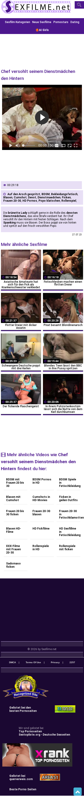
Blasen (7, 197)
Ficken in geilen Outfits (68, 498)
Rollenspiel (68, 200)
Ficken (66, 197)
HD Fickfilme (40, 528)
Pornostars (60, 22)
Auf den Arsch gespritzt (23, 194)
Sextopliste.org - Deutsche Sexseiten (44, 734)
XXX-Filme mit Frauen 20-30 (13, 549)
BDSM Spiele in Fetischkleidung (69, 483)
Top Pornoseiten (30, 731)
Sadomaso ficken (13, 565)
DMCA (12, 662)
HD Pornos (29, 200)
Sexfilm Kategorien (17, 22)
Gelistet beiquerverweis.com (21, 777)
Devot (32, 197)
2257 (72, 662)
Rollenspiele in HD (40, 547)
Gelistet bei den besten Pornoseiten (23, 709)
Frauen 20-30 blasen (41, 512)
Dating (74, 22)
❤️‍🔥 (42, 30)
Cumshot (20, 197)
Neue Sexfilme (41, 22)
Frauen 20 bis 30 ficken (15, 512)
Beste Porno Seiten (22, 789)
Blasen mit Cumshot (13, 498)
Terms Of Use (33, 662)
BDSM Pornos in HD (41, 481)
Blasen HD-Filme (13, 530)
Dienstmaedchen (49, 197)
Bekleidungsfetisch (64, 194)
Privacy (55, 662)
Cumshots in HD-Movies (41, 498)
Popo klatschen (49, 200)
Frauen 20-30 (12, 200)
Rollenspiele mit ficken (67, 547)
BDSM (46, 194)
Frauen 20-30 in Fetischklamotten (69, 514)
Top (78, 792)
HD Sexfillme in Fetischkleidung (69, 532)
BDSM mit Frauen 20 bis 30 (15, 483)
